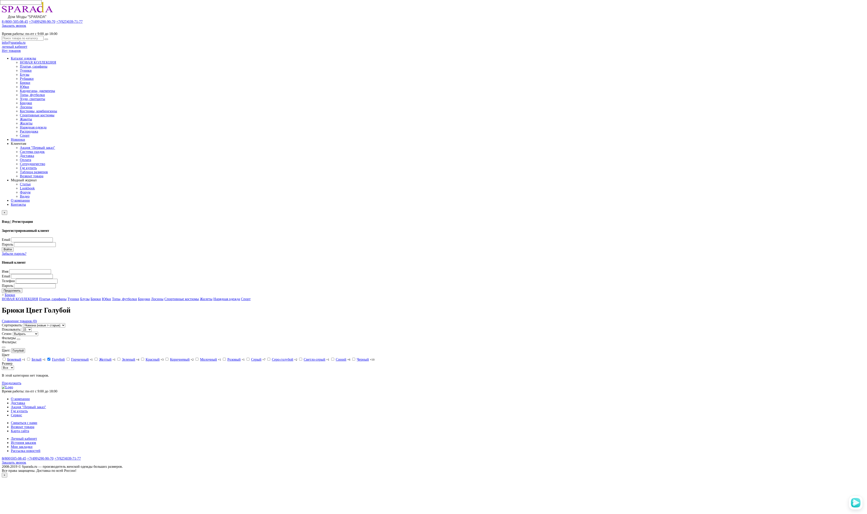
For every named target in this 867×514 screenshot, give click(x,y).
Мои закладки (22, 447)
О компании (20, 200)
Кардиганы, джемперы (37, 91)
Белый (37, 359)
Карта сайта (20, 431)
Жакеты (26, 119)
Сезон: (7, 334)
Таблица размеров (34, 172)
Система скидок (32, 152)
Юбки (24, 87)
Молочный (208, 359)
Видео (25, 196)
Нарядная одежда (33, 127)
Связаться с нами (24, 423)
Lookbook (27, 188)
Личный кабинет (24, 438)
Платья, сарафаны (33, 66)
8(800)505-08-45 (14, 458)
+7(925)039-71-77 (69, 21)
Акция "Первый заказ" (37, 148)
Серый (256, 359)
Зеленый (128, 359)
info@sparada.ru (14, 42)
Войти (8, 249)
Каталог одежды (23, 58)
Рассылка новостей (25, 451)
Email (6, 240)
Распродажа (29, 131)
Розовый (234, 359)
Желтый (105, 359)
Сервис (16, 415)
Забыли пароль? (14, 254)
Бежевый (14, 359)
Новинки (18, 139)
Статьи (25, 184)
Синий (341, 359)
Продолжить (12, 290)
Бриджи (26, 103)
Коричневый (180, 359)
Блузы (24, 74)
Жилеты (26, 123)
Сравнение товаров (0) (19, 321)
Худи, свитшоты (32, 99)
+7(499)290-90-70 (42, 21)
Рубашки (27, 79)
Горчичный (80, 359)
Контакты (18, 204)
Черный (363, 359)
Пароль (7, 244)
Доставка (27, 156)
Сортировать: (12, 325)
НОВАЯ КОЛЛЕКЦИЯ (38, 62)
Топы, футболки (32, 95)
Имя (5, 271)
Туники (26, 70)
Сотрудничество (32, 164)
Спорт (25, 135)
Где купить (28, 168)
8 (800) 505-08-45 (15, 21)
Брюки (25, 83)
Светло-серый (314, 359)
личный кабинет (14, 46)
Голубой (18, 350)
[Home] (7, 387)
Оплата (25, 160)
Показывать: (11, 329)
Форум (25, 192)
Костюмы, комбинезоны (38, 111)
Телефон (8, 281)
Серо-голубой (282, 359)
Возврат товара (31, 176)
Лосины (26, 107)
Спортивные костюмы (37, 115)
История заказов (23, 443)
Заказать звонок (14, 26)
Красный (153, 359)
